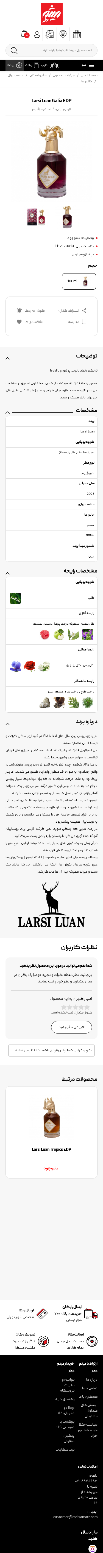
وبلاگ (28, 65)
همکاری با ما (88, 1397)
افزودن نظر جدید (72, 1027)
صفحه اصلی (89, 75)
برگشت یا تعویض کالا (65, 1424)
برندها (10, 65)
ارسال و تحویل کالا (66, 1410)
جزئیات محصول (64, 75)
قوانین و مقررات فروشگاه (67, 1385)
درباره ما (92, 1379)
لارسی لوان (79, 254)
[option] (51, 1132)
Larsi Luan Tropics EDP (51, 1150)
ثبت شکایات (64, 1450)
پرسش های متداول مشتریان (89, 1411)
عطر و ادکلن (38, 75)
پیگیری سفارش (68, 1438)
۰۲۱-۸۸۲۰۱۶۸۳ (86, 1481)
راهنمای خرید (64, 1399)
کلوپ (44, 65)
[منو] (90, 65)
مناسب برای (16, 75)
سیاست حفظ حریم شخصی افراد (88, 1430)
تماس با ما (90, 1388)
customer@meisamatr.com (75, 1517)
